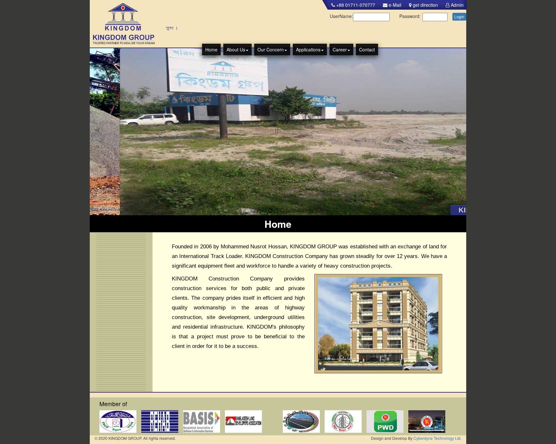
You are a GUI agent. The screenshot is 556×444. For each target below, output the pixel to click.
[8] (288, 211)
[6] (276, 211)
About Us (236, 49)
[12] (311, 211)
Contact (367, 49)
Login (459, 16)
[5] (270, 211)
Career (340, 49)
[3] (259, 211)
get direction (425, 5)
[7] (282, 211)
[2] (253, 211)
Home (211, 49)
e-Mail (394, 5)
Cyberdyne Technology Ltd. (437, 438)
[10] (299, 211)
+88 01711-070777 (355, 5)
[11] (305, 211)
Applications (308, 49)
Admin (456, 5)
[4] (265, 211)
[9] (294, 211)
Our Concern (270, 49)
